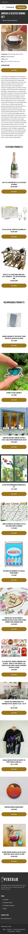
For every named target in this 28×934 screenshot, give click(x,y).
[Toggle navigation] (3, 7)
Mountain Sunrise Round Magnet (14, 807)
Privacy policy (11, 931)
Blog (5, 908)
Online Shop (21, 7)
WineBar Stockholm (9, 905)
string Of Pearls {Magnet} (14, 393)
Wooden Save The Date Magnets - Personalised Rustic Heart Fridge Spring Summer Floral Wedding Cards (14, 620)
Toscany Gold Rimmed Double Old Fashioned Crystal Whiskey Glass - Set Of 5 (14, 703)
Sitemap (18, 931)
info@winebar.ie (5, 2)
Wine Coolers (19, 54)
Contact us (9, 929)
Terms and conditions (19, 929)
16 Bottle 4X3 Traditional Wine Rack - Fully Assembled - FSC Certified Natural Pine (14, 276)
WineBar (6, 899)
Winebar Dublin (8, 902)
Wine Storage (11, 54)
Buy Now (14, 70)
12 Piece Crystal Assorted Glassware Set (14, 229)
